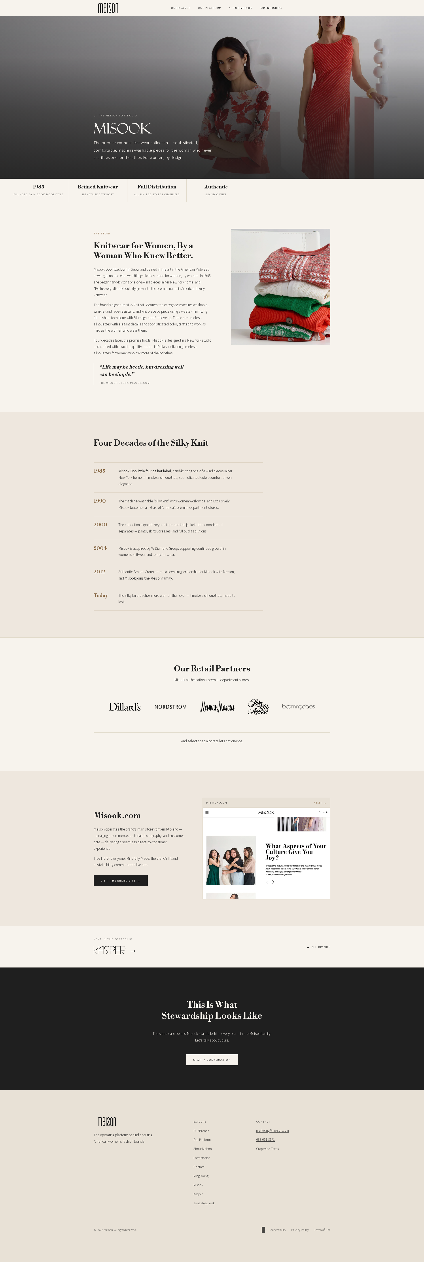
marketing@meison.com (272, 1130)
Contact (198, 1167)
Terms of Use (322, 1230)
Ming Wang (200, 1176)
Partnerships (271, 8)
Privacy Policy (300, 1230)
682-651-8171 (265, 1139)
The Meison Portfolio (115, 115)
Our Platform (210, 8)
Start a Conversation (212, 1059)
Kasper (198, 1194)
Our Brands (181, 8)
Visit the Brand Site (120, 880)
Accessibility (278, 1230)
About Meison (241, 8)
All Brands (318, 946)
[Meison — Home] (108, 8)
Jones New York (204, 1203)
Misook (198, 1185)
